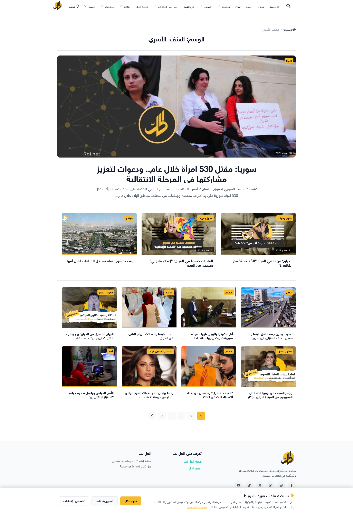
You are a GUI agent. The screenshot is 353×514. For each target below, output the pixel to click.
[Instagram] (281, 485)
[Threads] (270, 485)
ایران (238, 6)
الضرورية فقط (104, 501)
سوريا (261, 6)
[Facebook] (292, 485)
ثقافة (127, 6)
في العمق (188, 6)
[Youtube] (239, 485)
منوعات (109, 6)
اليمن (249, 6)
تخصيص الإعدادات (74, 501)
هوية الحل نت (193, 461)
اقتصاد (208, 6)
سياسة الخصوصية (197, 506)
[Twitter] (260, 485)
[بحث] (288, 6)
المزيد (92, 6)
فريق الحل (195, 467)
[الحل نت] (58, 6)
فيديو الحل (142, 6)
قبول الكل (131, 501)
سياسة (226, 6)
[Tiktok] (249, 485)
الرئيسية (274, 6)
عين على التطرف (167, 6)
